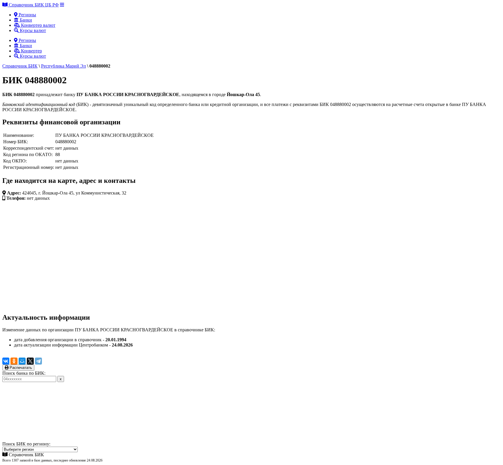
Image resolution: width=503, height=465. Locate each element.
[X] (30, 361)
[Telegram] (38, 361)
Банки (25, 19)
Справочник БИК (20, 65)
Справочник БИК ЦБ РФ (33, 4)
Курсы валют (32, 30)
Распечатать (20, 367)
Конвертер (31, 50)
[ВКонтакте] (5, 361)
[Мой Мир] (22, 361)
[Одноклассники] (13, 361)
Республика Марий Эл (63, 65)
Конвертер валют (37, 25)
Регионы (26, 14)
